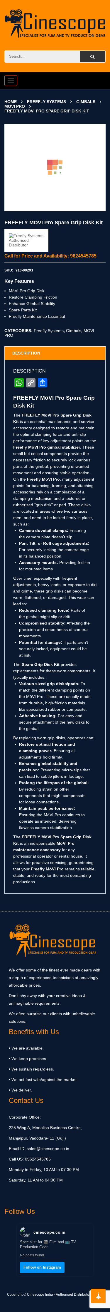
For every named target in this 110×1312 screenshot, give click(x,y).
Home (10, 101)
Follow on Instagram (42, 1267)
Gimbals (85, 101)
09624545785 (37, 1159)
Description (26, 353)
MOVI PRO (14, 106)
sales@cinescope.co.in (48, 1148)
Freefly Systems (46, 101)
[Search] (92, 56)
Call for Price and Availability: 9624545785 (50, 255)
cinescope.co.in (49, 1232)
